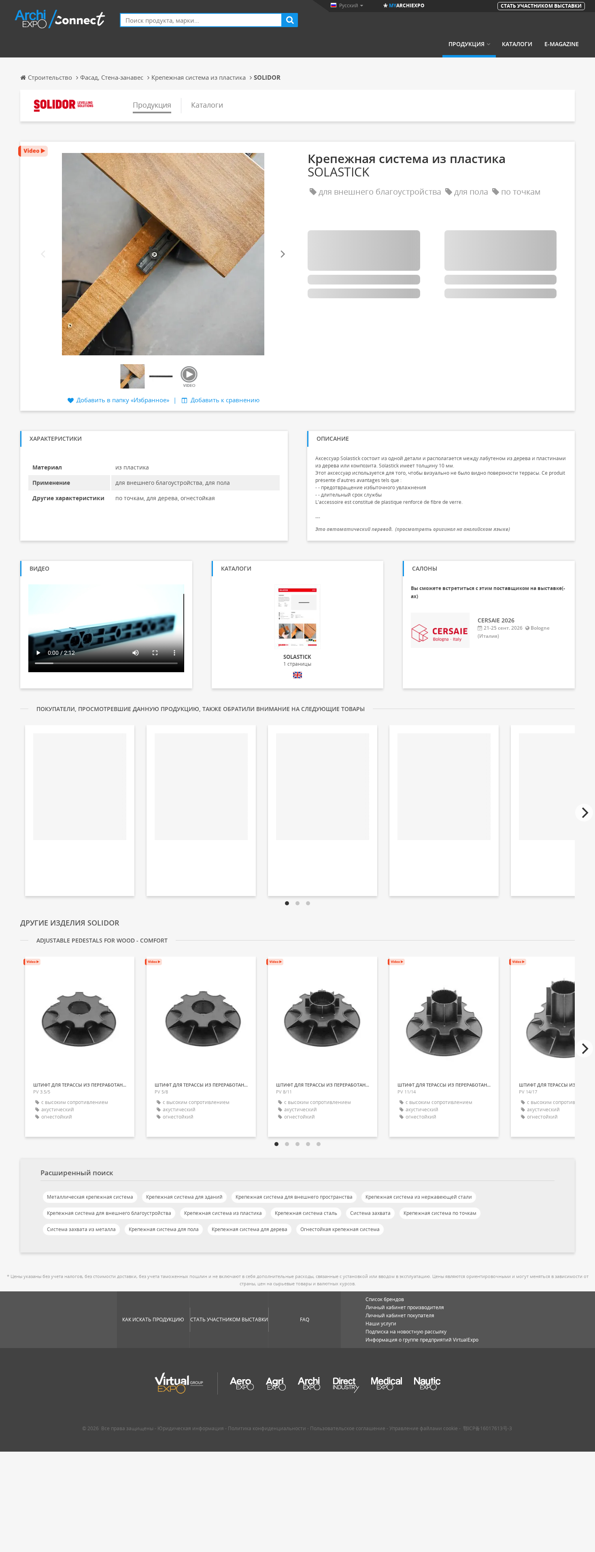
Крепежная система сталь (306, 1213)
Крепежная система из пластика (223, 1213)
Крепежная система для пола (164, 1229)
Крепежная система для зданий (184, 1196)
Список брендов (385, 1299)
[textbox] (201, 20)
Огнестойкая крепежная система (340, 1229)
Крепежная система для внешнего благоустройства (109, 1213)
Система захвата (370, 1213)
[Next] (282, 254)
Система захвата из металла (81, 1229)
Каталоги (517, 44)
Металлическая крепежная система (90, 1196)
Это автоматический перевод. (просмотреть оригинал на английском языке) (412, 529)
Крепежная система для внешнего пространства (294, 1196)
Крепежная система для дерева (249, 1229)
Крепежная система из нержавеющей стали (419, 1196)
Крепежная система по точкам (440, 1213)
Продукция (466, 44)
